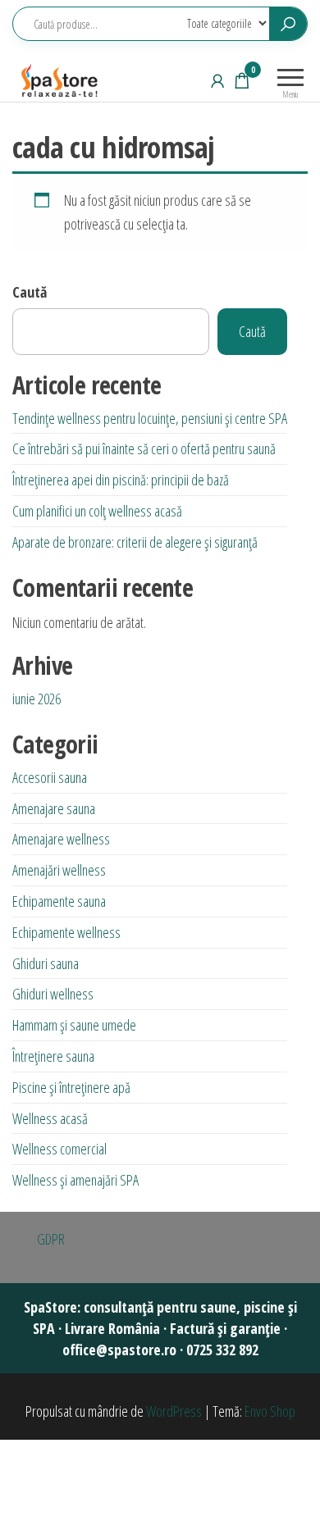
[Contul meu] (217, 80)
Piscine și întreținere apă (71, 1087)
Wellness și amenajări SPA (75, 1180)
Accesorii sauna (49, 777)
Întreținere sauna (53, 1056)
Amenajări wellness (59, 870)
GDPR (51, 1239)
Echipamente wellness (66, 932)
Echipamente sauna (59, 901)
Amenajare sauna (53, 808)
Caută (29, 292)
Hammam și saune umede (74, 1025)
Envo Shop (270, 1411)
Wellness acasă (50, 1118)
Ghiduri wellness (53, 994)
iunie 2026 (36, 698)
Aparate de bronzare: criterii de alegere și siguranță (135, 542)
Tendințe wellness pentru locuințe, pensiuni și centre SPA (149, 418)
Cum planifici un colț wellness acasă (97, 511)
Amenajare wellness (61, 839)
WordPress (174, 1411)
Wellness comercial (59, 1149)
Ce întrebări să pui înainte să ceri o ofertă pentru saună (144, 448)
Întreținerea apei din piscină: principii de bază (120, 479)
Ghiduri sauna (45, 963)
